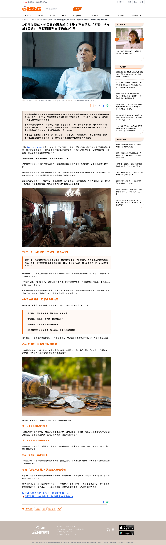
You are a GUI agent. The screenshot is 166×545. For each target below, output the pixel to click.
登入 (135, 2)
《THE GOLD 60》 (34, 147)
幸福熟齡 (25, 20)
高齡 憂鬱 (51, 509)
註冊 (141, 2)
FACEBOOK (120, 2)
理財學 (32, 20)
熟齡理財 (39, 20)
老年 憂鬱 (29, 509)
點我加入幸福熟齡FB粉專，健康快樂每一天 (45, 492)
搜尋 (77, 9)
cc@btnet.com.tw (70, 534)
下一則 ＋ (120, 521)
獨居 (44, 509)
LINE (129, 2)
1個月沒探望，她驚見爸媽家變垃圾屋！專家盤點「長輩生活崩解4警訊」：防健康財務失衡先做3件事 (75, 20)
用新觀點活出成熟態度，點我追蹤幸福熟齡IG (49, 496)
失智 (59, 509)
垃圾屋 (37, 509)
